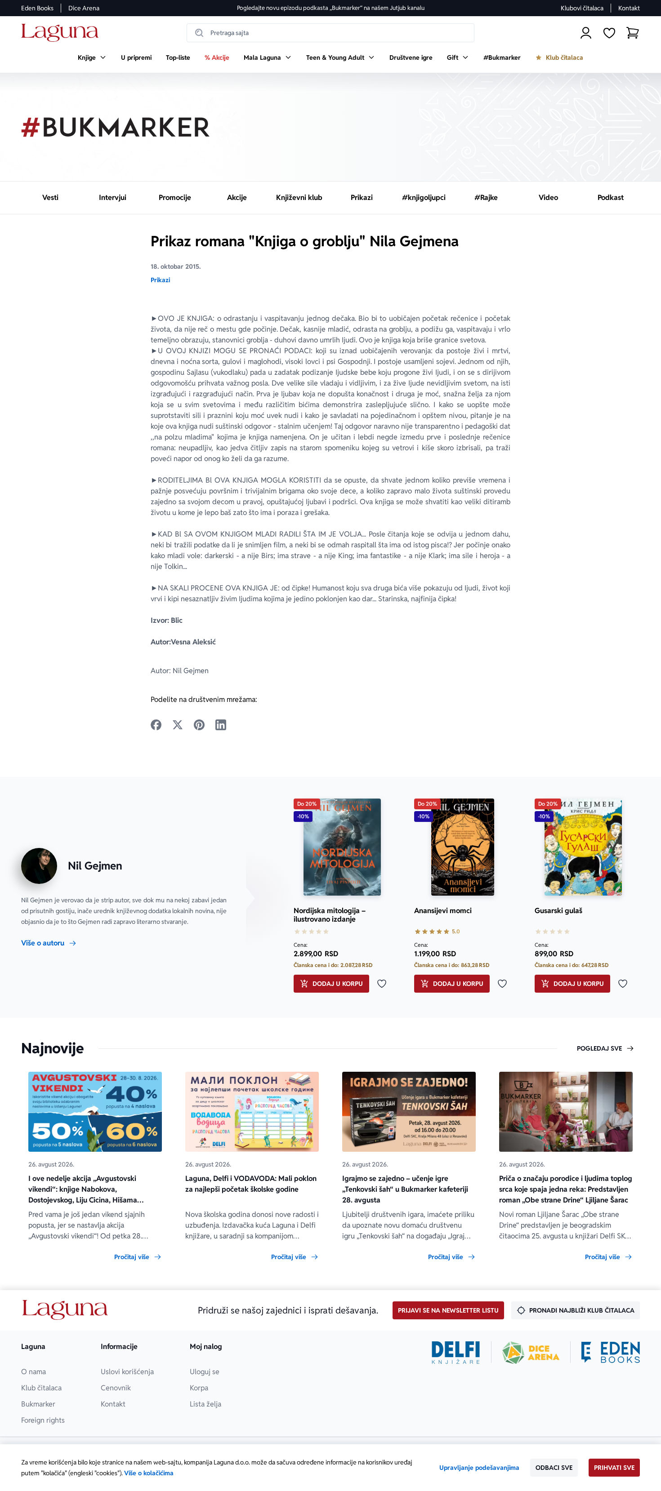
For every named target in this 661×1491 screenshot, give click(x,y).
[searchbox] (330, 32)
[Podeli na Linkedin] (220, 724)
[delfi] (455, 1352)
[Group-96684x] (610, 1352)
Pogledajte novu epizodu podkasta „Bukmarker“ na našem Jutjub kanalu (330, 8)
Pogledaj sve (599, 1048)
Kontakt (629, 8)
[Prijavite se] (586, 33)
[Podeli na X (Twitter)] (177, 724)
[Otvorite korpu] (632, 33)
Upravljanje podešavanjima (479, 1468)
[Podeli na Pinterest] (199, 724)
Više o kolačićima (149, 1473)
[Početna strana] (62, 33)
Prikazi (160, 280)
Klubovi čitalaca (582, 8)
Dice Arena (83, 8)
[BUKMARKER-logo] (115, 127)
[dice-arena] (531, 1352)
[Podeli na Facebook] (156, 724)
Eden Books (37, 8)
